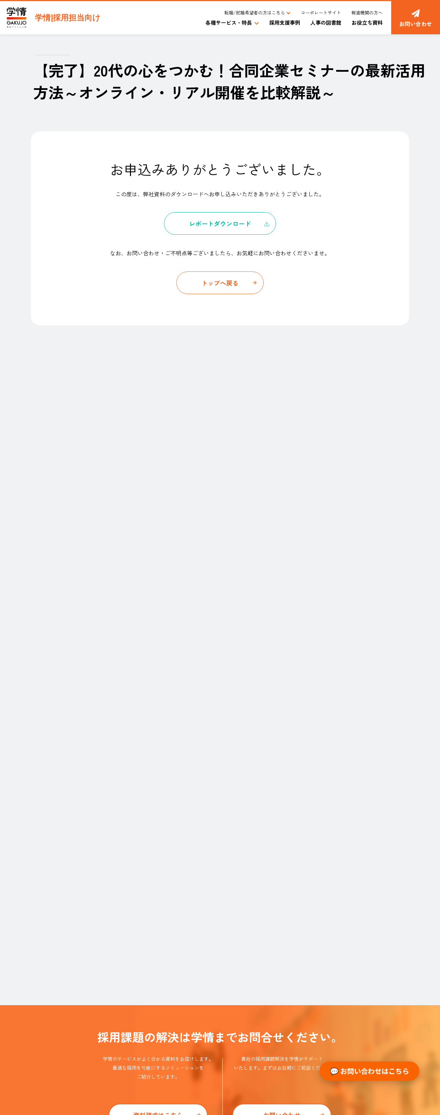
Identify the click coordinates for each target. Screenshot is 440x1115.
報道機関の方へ (367, 12)
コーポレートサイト (321, 12)
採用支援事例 (284, 22)
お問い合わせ (415, 24)
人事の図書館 (325, 22)
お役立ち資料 (367, 22)
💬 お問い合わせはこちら (369, 1071)
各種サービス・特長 (229, 22)
